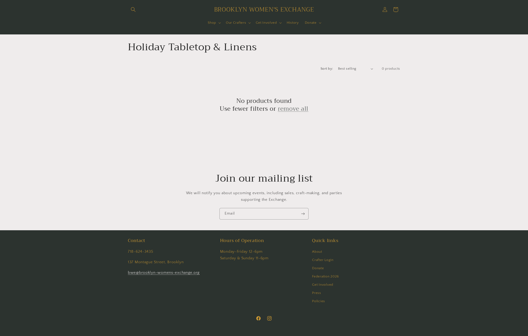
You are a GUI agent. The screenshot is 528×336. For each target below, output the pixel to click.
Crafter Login (322, 260)
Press (316, 293)
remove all (293, 109)
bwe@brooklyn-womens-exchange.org (164, 272)
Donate (318, 268)
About (317, 252)
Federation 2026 (325, 276)
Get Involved (322, 285)
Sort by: (327, 68)
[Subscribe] (302, 214)
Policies (318, 301)
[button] (133, 9)
